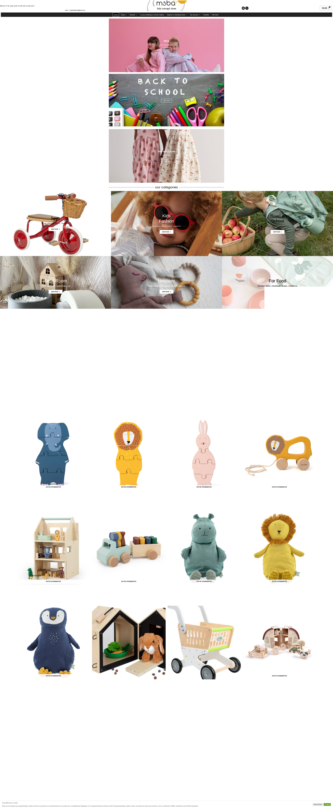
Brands (132, 15)
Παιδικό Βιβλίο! (166, 342)
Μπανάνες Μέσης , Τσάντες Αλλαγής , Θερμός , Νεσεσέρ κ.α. (55, 347)
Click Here (167, 160)
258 (86, 702)
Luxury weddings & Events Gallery (152, 15)
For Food (277, 280)
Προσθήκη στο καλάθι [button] (129, 691)
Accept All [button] (327, 804)
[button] (53, 507)
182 (50, 702)
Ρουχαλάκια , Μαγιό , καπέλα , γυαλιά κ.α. (166, 226)
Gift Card (215, 15)
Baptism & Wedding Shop (176, 15)
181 (45, 702)
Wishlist (206, 15)
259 (91, 702)
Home (116, 15)
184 (60, 702)
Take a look (166, 49)
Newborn (166, 280)
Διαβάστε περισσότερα (53, 502)
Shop (123, 15)
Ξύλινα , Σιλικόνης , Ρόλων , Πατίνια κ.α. (55, 223)
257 (80, 702)
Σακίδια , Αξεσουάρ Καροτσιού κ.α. (277, 226)
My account (194, 15)
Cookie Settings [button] (318, 804)
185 (66, 702)
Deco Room (55, 280)
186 (71, 702)
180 (40, 702)
